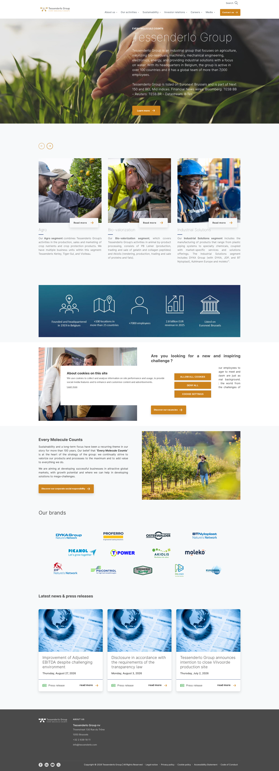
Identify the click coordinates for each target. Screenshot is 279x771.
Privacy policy (167, 765)
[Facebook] (41, 765)
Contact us (228, 12)
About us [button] (110, 12)
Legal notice (152, 765)
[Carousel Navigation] (46, 146)
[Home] (54, 9)
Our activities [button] (129, 12)
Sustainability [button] (151, 12)
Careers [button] (195, 12)
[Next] (50, 146)
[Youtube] (53, 765)
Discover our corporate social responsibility (63, 489)
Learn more (72, 387)
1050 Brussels (80, 735)
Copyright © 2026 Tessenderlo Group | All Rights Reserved (113, 765)
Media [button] (209, 12)
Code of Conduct (229, 765)
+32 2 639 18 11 (82, 740)
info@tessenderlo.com (85, 745)
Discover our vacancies (166, 410)
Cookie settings (192, 394)
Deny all (192, 385)
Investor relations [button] (174, 12)
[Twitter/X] (59, 765)
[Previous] (42, 146)
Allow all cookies (192, 377)
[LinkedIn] (47, 765)
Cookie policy (184, 765)
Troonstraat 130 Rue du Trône (89, 730)
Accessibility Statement (205, 765)
